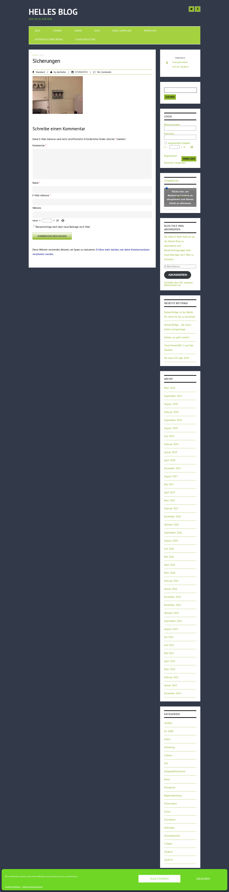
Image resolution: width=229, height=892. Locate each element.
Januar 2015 (170, 685)
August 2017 (171, 476)
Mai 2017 (169, 484)
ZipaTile (168, 859)
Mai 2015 (169, 653)
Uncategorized (172, 835)
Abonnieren (177, 274)
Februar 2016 (171, 580)
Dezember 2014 (172, 693)
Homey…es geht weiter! (176, 337)
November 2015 (172, 604)
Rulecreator (170, 803)
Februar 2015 (171, 677)
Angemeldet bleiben (179, 143)
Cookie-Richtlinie (12, 887)
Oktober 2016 (171, 524)
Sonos (167, 811)
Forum (78, 30)
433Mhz (168, 723)
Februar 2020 (171, 412)
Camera (168, 755)
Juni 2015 (169, 645)
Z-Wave (168, 843)
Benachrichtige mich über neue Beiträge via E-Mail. (63, 226)
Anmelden (189, 159)
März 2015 (169, 669)
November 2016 (172, 516)
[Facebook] (197, 9)
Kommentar (39, 145)
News (167, 779)
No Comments (104, 72)
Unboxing (169, 827)
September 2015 (173, 621)
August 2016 (171, 540)
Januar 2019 (170, 452)
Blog (37, 30)
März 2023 (169, 387)
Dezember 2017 (172, 468)
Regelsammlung (172, 795)
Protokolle (169, 787)
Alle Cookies (159, 878)
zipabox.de (171, 180)
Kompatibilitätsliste (174, 771)
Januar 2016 (170, 588)
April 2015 (169, 661)
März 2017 (169, 500)
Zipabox (57, 30)
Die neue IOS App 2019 (176, 358)
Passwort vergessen (175, 162)
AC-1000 (168, 731)
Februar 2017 (171, 508)
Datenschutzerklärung (32, 887)
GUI (166, 763)
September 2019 (173, 420)
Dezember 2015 (172, 596)
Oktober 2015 (171, 613)
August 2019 (171, 428)
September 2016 (173, 532)
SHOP (97, 30)
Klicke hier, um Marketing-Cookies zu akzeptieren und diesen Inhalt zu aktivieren (180, 197)
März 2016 (169, 572)
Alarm (167, 739)
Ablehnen (203, 878)
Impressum (150, 30)
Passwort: (169, 133)
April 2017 (169, 492)
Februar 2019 (171, 444)
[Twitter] (191, 9)
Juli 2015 (169, 637)
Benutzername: (172, 124)
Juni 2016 (169, 548)
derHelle (61, 72)
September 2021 (173, 396)
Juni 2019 (169, 436)
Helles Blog (53, 11)
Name (36, 182)
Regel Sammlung (121, 30)
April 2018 (169, 460)
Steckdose (169, 819)
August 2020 (171, 404)
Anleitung (169, 747)
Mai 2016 (169, 556)
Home (35, 55)
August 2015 (171, 629)
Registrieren (170, 156)
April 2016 (169, 564)
